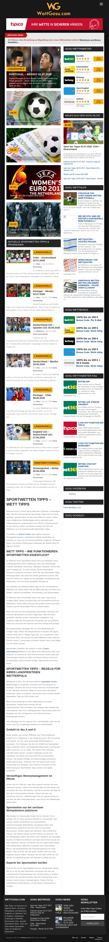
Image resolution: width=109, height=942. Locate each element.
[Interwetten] (83, 69)
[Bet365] (83, 58)
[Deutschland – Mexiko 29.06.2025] (18, 367)
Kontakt (83, 937)
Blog (68, 125)
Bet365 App (84, 381)
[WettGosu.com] (53, 15)
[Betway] (83, 80)
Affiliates (91, 937)
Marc (38, 264)
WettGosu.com (26, 937)
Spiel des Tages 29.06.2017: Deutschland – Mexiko (83, 179)
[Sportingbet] (83, 91)
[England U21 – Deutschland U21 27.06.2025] (18, 440)
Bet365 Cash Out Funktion (87, 465)
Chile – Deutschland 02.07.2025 (38, 925)
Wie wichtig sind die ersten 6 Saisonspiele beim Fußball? (90, 218)
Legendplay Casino (49, 681)
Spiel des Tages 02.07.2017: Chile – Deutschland (41, 906)
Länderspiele (42, 252)
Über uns (75, 937)
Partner (99, 937)
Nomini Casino (25, 534)
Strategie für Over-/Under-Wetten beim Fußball (89, 195)
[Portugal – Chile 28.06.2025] (18, 400)
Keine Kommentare (40, 334)
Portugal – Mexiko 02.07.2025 (41, 929)
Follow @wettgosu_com (72, 507)
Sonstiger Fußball (46, 463)
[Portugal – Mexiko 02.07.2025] (18, 296)
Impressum (98, 939)
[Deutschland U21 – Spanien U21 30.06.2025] (18, 333)
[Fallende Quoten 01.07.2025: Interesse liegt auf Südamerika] (58, 923)
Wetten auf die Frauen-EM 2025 (76, 174)
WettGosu (40, 331)
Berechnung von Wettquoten (88, 261)
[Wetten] (83, 102)
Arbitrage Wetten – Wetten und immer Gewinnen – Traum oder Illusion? (89, 284)
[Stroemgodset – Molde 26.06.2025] (18, 473)
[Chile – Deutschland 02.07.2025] (18, 263)
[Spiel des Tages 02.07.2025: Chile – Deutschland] (58, 910)
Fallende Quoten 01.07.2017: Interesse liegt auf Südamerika (41, 913)
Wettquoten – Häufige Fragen (87, 240)
